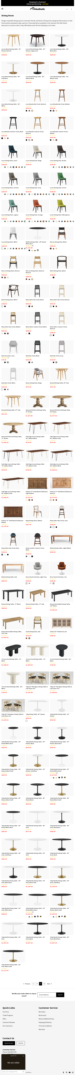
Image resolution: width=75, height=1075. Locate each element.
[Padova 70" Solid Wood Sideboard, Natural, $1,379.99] (62, 483)
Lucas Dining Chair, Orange (34, 215)
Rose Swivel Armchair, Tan (58, 577)
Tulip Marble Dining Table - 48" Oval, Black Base (59, 826)
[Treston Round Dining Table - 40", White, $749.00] (13, 678)
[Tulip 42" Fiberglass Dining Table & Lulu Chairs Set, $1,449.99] (62, 678)
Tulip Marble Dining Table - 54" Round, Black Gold (59, 909)
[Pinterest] (66, 1072)
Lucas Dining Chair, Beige (34, 160)
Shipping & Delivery (45, 1022)
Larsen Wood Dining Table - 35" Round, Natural (11, 50)
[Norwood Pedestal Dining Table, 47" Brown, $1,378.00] (37, 401)
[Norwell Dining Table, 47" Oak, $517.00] (13, 401)
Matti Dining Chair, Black (58, 271)
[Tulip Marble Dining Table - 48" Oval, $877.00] (37, 817)
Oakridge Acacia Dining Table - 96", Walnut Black (59, 465)
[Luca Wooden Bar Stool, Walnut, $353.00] (62, 95)
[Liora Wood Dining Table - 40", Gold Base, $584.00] (13, 68)
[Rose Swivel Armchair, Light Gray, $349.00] (37, 568)
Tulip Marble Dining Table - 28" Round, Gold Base (35, 770)
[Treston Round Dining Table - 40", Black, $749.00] (62, 650)
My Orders (42, 1012)
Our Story (6, 1012)
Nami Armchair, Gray (7, 356)
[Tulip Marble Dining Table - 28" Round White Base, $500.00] (13, 733)
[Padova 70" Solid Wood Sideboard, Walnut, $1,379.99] (13, 512)
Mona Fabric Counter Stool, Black (36, 327)
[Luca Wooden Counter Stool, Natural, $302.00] (37, 123)
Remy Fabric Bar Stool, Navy (10, 548)
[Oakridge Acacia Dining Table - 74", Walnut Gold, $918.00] (37, 455)
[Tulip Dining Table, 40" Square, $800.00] (37, 705)
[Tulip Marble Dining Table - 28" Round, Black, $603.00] (37, 733)
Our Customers (8, 1026)
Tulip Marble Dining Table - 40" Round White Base (11, 826)
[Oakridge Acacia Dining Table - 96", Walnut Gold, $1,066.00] (13, 483)
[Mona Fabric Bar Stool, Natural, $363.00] (62, 291)
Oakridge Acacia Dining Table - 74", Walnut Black (11, 465)
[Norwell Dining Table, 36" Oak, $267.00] (62, 374)
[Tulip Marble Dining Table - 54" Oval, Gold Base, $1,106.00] (62, 872)
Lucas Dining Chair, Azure (9, 160)
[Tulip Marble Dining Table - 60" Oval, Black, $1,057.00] (37, 928)
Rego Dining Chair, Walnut (34, 520)
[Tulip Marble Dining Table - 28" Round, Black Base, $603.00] (62, 733)
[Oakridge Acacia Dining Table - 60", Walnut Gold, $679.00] (62, 428)
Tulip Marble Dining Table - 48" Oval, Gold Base (11, 854)
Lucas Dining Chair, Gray (33, 188)
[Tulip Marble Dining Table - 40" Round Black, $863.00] (37, 789)
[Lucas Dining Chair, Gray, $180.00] (37, 179)
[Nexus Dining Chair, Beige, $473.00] (37, 374)
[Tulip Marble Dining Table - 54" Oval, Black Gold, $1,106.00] (37, 872)
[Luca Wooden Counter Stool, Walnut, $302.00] (62, 123)
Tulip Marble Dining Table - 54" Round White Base (35, 909)
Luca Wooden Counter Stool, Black (12, 131)
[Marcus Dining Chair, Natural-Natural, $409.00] (37, 262)
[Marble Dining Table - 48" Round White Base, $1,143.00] (37, 233)
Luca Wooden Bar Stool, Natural (36, 104)
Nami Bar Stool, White (8, 383)
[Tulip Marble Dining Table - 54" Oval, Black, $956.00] (62, 844)
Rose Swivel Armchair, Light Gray (36, 577)
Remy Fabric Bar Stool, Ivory (59, 520)
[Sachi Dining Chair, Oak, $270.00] (37, 623)
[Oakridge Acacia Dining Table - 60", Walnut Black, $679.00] (37, 428)
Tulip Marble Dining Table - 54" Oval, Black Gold (35, 881)
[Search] (67, 8)
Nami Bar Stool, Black (32, 356)
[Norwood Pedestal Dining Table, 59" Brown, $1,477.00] (62, 401)
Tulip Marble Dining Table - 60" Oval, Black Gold (11, 965)
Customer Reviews (9, 1022)
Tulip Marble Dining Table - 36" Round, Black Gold (11, 799)
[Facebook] (63, 1072)
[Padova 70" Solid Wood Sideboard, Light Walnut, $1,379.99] (37, 483)
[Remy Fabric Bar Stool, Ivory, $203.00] (62, 512)
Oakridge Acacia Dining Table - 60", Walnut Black (35, 437)
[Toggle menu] (2, 8)
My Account (42, 1015)
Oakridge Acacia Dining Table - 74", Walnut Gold (35, 465)
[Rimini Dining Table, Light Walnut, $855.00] (62, 539)
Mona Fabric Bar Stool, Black (35, 300)
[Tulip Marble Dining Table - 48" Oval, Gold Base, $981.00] (13, 844)
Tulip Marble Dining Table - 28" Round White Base (11, 742)
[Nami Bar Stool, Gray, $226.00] (62, 347)
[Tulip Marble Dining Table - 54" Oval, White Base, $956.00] (13, 899)
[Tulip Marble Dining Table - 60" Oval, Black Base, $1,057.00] (62, 928)
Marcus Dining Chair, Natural (10, 271)
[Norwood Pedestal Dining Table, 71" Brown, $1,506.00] (13, 428)
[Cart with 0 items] (71, 8)
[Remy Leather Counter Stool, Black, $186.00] (37, 539)
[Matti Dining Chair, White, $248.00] (13, 291)
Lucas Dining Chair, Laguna (9, 215)
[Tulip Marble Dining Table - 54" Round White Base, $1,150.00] (37, 899)
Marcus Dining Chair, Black (58, 242)
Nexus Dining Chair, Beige (34, 383)
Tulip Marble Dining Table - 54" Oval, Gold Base (59, 881)
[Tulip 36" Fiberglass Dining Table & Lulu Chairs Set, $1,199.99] (37, 678)
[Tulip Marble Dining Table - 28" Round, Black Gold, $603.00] (13, 760)
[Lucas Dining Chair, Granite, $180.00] (13, 179)
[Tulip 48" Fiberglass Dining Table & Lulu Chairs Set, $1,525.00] (13, 705)
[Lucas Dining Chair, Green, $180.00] (62, 179)
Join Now (45, 4)
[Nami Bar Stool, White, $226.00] (13, 374)
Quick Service (8, 1043)
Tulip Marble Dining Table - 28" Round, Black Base (59, 742)
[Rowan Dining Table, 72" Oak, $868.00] (37, 595)
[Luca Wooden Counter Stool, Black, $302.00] (13, 123)
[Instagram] (73, 1072)
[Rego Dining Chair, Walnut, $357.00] (37, 512)
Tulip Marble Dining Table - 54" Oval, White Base (11, 909)
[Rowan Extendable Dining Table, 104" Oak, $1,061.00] (13, 623)
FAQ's (4, 1019)
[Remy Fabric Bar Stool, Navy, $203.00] (13, 539)
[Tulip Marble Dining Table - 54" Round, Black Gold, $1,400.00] (62, 899)
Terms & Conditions (45, 1026)
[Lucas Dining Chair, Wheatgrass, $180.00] (62, 206)
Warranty (42, 1029)
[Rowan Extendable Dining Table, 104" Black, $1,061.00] (62, 595)
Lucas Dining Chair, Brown (58, 160)
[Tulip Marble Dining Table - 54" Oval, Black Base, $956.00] (13, 872)
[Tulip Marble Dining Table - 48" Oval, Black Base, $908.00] (62, 817)
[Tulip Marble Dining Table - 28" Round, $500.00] (62, 705)
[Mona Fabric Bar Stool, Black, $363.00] (37, 291)
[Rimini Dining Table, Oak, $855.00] (13, 568)
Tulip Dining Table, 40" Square (35, 714)
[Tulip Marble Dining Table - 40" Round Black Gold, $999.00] (62, 789)
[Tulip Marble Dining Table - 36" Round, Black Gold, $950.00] (13, 789)
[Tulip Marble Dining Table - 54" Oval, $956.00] (37, 844)
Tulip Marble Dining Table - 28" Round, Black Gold (11, 770)
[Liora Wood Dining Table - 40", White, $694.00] (13, 95)
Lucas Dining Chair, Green (58, 188)
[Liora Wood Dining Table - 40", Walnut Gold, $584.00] (62, 68)
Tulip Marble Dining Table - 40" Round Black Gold (59, 799)
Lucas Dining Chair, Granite (10, 188)
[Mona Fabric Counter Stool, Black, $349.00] (37, 318)
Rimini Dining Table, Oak (9, 577)
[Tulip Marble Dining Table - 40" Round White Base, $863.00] (13, 817)
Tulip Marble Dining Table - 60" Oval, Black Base (59, 938)
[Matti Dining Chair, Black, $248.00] (62, 262)
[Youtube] (69, 1072)
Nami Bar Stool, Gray (56, 356)
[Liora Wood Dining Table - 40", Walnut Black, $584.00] (37, 68)
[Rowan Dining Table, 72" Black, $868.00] (13, 595)
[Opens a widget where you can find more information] (13, 1063)
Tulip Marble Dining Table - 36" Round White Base (59, 770)
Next (48, 984)
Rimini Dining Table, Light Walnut (60, 548)
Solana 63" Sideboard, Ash (58, 631)
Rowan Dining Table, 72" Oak (35, 604)
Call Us (20, 1043)
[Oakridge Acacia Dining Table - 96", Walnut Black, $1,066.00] (62, 455)
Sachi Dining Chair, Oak (33, 631)
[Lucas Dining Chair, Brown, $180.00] (62, 152)
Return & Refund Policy (46, 1019)
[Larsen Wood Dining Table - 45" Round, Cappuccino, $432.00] (37, 40)
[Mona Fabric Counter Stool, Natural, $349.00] (62, 318)
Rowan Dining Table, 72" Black (11, 604)
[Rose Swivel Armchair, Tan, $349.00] (62, 568)
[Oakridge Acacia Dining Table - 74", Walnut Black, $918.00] (13, 455)
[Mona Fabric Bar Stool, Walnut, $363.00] (13, 318)
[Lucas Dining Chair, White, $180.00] (13, 233)
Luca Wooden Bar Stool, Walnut (60, 104)
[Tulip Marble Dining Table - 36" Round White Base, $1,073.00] (62, 760)
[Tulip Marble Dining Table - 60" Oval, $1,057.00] (13, 928)
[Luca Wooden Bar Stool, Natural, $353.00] (37, 95)
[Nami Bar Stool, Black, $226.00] (37, 347)
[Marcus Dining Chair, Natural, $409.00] (13, 262)
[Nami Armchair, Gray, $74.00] (13, 347)
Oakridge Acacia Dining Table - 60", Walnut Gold (59, 437)
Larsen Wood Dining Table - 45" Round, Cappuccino (35, 50)
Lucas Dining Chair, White (9, 242)
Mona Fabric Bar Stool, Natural (59, 300)
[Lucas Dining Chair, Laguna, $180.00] (13, 206)
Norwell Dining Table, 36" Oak (59, 383)
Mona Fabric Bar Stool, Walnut (10, 327)
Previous (27, 984)
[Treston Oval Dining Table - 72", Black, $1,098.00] (13, 650)
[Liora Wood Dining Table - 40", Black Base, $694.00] (62, 40)
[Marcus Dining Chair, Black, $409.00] (62, 233)
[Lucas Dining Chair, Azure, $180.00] (13, 152)
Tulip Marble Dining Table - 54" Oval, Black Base (11, 881)
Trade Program (8, 1015)
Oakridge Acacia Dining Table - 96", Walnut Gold (11, 492)
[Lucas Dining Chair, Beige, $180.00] (37, 152)
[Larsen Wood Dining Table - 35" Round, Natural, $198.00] (13, 40)
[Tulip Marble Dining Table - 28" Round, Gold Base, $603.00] (37, 760)
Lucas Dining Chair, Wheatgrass (60, 215)
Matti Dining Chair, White (9, 300)
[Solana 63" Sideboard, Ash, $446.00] (62, 623)
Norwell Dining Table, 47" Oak (10, 410)
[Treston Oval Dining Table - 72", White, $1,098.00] (37, 650)
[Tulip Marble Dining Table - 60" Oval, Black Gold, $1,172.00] (13, 956)
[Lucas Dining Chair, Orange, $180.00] (37, 206)
